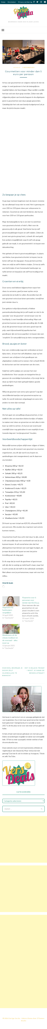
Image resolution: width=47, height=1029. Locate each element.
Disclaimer (12, 2)
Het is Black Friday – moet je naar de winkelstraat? (35, 670)
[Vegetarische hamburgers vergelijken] (11, 601)
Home (3, 2)
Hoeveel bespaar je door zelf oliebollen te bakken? (12, 672)
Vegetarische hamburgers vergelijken (7, 610)
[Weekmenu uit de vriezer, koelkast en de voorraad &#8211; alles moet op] (11, 629)
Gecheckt (16, 67)
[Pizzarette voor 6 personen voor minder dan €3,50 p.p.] (32, 609)
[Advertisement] (23, 839)
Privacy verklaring (25, 2)
